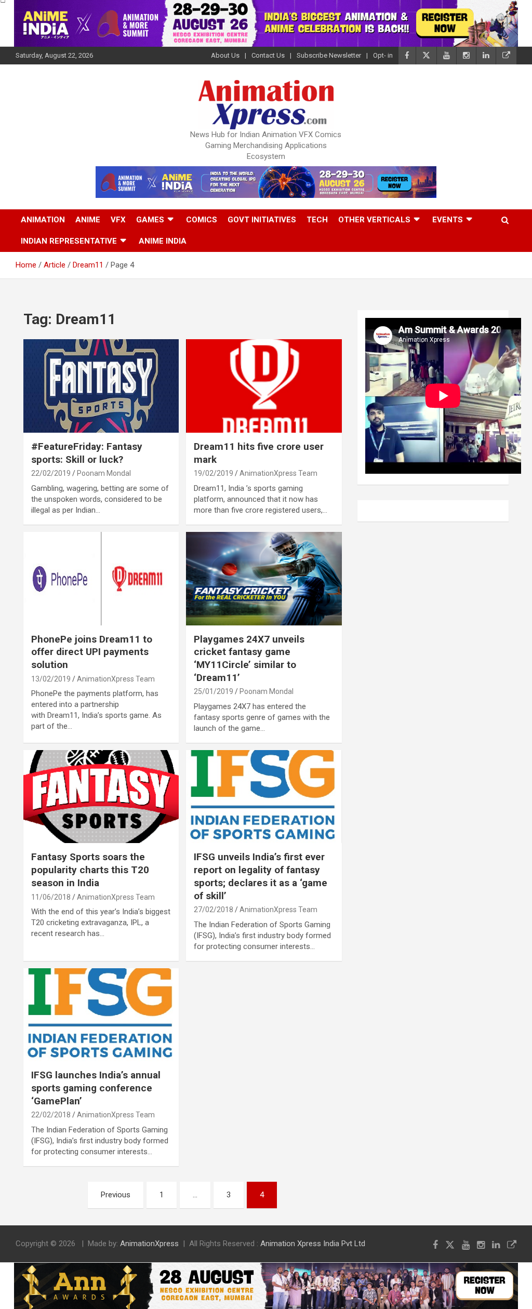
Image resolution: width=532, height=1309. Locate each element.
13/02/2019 (51, 679)
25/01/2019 (213, 691)
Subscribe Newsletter (329, 55)
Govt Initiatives (262, 219)
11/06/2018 (51, 897)
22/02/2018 (51, 1115)
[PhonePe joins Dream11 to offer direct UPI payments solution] (101, 578)
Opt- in (383, 55)
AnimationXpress (149, 1243)
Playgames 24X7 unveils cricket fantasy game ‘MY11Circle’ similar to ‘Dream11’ (249, 658)
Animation (43, 219)
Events (447, 219)
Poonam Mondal (104, 473)
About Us (225, 55)
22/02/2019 (51, 473)
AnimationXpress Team (278, 473)
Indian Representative (69, 241)
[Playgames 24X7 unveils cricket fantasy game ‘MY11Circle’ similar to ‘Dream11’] (263, 578)
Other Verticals (374, 219)
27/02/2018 (213, 909)
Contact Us (268, 55)
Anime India (163, 241)
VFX (118, 219)
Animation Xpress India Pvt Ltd (312, 1243)
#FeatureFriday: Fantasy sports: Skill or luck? (86, 452)
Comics (201, 219)
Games (150, 219)
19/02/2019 (213, 473)
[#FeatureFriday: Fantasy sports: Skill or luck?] (101, 386)
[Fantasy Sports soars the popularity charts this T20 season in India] (101, 797)
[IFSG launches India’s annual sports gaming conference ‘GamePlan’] (101, 1015)
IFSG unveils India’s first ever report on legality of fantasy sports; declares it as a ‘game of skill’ (260, 876)
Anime (87, 219)
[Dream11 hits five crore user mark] (263, 386)
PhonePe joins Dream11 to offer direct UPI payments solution (91, 652)
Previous (115, 1194)
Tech (317, 219)
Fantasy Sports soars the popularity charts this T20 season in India (90, 869)
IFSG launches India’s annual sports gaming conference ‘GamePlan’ (96, 1087)
